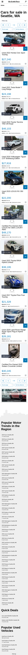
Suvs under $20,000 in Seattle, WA (10, 616)
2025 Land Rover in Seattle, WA (9, 543)
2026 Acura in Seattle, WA (8, 599)
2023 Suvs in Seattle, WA (8, 444)
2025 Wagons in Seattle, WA (8, 569)
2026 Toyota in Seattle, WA (8, 465)
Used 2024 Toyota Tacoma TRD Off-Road (12, 123)
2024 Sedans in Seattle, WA (8, 457)
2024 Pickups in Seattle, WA (8, 530)
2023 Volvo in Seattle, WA (8, 517)
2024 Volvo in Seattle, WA (8, 539)
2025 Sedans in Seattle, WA (8, 496)
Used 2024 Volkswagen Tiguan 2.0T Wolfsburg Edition (14, 157)
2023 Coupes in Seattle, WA (8, 586)
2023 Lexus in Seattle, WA (8, 478)
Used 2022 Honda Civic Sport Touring (13, 53)
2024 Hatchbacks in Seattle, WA (9, 552)
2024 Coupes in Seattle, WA (8, 582)
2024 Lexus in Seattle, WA (8, 470)
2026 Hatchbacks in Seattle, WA (9, 573)
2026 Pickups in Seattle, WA (8, 577)
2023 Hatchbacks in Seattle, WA (9, 526)
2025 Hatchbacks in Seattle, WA (9, 556)
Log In (20, 5)
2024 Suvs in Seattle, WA (8, 440)
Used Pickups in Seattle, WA (8, 650)
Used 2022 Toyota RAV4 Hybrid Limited (11, 261)
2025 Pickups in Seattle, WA (8, 565)
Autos (2, 5)
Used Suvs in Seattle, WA (8, 637)
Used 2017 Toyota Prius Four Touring (13, 296)
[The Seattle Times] (14, 2)
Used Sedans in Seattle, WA (8, 641)
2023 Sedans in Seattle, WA (8, 513)
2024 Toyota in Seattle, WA (8, 448)
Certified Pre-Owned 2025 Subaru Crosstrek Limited (12, 365)
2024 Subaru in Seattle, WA (8, 509)
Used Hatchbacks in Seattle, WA (9, 645)
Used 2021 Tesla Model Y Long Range (12, 88)
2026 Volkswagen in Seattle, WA (9, 590)
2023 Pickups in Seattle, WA (8, 560)
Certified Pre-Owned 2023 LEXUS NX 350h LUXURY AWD (12, 227)
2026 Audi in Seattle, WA (7, 603)
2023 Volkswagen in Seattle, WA (9, 504)
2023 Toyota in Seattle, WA (8, 491)
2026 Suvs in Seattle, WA (8, 461)
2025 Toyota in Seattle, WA (8, 453)
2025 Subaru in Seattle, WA (8, 487)
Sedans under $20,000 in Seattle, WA (10, 621)
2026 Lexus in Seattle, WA (8, 534)
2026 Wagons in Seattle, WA (8, 595)
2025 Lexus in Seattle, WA (8, 483)
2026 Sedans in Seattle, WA (8, 547)
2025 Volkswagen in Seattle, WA (9, 474)
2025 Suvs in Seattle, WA (8, 435)
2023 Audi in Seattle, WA (7, 500)
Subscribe (25, 5)
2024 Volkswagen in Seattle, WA (9, 521)
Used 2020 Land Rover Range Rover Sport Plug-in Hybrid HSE (14, 331)
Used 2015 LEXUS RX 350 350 (12, 192)
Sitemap (14, 653)
